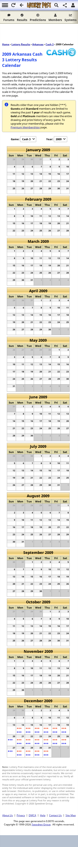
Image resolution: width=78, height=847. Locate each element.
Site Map (71, 815)
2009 (59, 139)
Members (55, 20)
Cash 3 (50, 44)
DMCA (32, 815)
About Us (7, 815)
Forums (8, 20)
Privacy (21, 815)
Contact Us (55, 815)
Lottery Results (20, 44)
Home (5, 44)
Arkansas (37, 44)
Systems (70, 20)
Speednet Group (41, 824)
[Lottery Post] (39, 5)
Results (22, 20)
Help (42, 815)
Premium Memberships (25, 127)
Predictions (38, 20)
